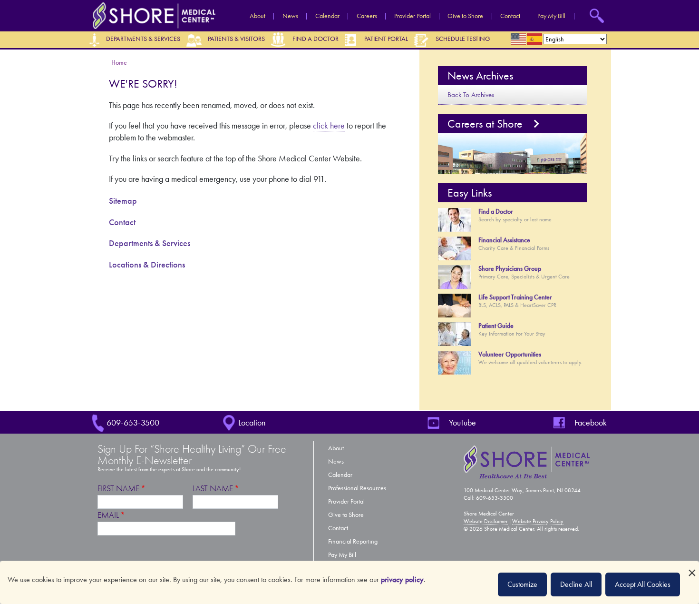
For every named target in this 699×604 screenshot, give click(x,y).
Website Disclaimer (486, 521)
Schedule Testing (463, 39)
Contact (510, 16)
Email (108, 515)
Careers (367, 16)
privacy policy (402, 579)
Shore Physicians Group (509, 269)
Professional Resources (357, 488)
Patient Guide (496, 326)
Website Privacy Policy (537, 521)
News (290, 16)
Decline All (576, 584)
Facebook (590, 422)
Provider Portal (412, 16)
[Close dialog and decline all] (692, 567)
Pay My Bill (551, 16)
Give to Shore (465, 16)
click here (329, 125)
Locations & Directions (147, 264)
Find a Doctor (315, 39)
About (257, 16)
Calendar (327, 16)
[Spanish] (535, 39)
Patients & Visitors (236, 39)
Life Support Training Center (515, 297)
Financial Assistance (504, 240)
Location (251, 422)
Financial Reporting (353, 541)
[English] (519, 39)
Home (119, 63)
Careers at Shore (485, 123)
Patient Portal (386, 39)
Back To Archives (470, 94)
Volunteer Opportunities (509, 354)
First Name (118, 489)
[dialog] (349, 582)
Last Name (213, 489)
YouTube (462, 422)
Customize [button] (522, 584)
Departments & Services (143, 39)
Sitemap (123, 201)
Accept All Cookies (642, 584)
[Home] (151, 15)
